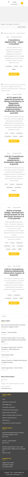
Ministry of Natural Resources (9, 417)
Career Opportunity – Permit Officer (12, 368)
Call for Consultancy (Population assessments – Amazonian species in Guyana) (14, 160)
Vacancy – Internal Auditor (9, 332)
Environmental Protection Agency (10, 410)
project (21, 136)
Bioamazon (19, 243)
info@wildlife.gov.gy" (6, 388)
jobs (21, 66)
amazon (12, 133)
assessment (19, 184)
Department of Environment (9, 402)
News (7, 37)
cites (13, 246)
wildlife (14, 69)
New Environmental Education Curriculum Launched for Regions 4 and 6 (13, 326)
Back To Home (22, 27)
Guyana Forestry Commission (9, 412)
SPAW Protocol (6, 420)
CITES (3, 399)
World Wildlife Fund (6, 404)
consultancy (8, 66)
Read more (14, 74)
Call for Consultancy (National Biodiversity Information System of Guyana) (14, 272)
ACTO (6, 133)
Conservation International (8, 407)
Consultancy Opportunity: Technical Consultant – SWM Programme (11, 348)
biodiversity (19, 133)
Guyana (16, 66)
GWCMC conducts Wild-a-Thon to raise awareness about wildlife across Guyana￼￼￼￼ (13, 340)
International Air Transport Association (11, 423)
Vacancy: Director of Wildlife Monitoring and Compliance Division (14, 361)
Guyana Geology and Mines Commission (12, 415)
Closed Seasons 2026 (7, 355)
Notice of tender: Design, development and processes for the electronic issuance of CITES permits (14, 214)
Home (2, 24)
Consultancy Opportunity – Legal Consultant (14, 42)
